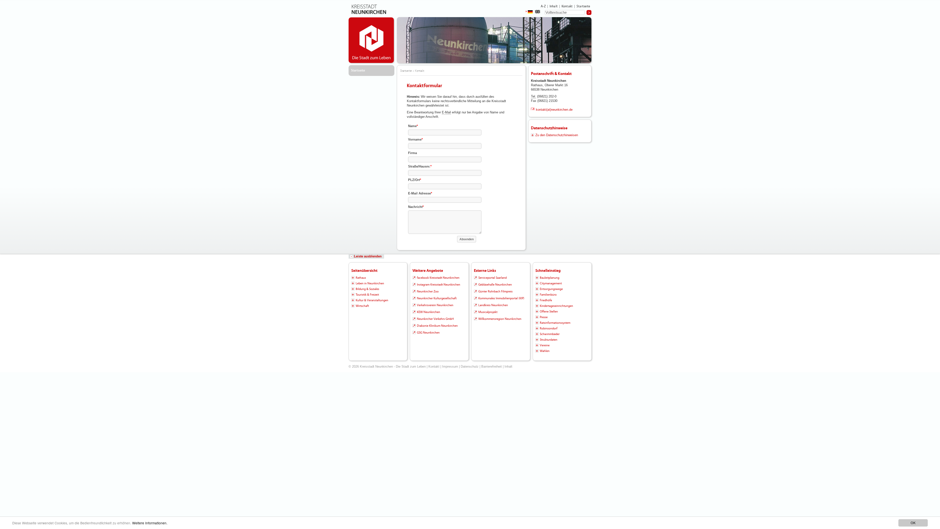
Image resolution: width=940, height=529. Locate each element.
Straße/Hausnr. (420, 166)
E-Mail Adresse (420, 193)
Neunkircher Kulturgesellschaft (437, 298)
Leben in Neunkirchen (370, 283)
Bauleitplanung (549, 277)
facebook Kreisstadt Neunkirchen (438, 277)
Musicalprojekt (487, 312)
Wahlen (545, 351)
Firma (412, 153)
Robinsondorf (548, 328)
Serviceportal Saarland (492, 277)
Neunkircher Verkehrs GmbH (435, 319)
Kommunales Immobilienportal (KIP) (501, 298)
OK (913, 522)
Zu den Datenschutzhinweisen (556, 135)
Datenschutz (470, 366)
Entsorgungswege (551, 289)
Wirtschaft (362, 306)
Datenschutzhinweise (549, 128)
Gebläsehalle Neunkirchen (495, 284)
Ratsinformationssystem (555, 323)
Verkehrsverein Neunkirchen (435, 305)
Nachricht (416, 207)
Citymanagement (551, 283)
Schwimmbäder (550, 334)
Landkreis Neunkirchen (493, 305)
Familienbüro (548, 294)
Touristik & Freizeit (367, 294)
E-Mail (446, 112)
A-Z (543, 6)
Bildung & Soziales (367, 289)
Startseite (583, 6)
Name (413, 126)
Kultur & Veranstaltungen (372, 300)
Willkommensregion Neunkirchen (499, 319)
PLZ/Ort (414, 180)
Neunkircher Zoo (428, 291)
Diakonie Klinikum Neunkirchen (437, 325)
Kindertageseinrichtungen (556, 306)
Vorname (415, 139)
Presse (544, 317)
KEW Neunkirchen (428, 312)
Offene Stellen (549, 311)
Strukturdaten (548, 339)
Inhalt (554, 6)
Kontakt (567, 6)
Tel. (533, 96)
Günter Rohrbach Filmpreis (495, 291)
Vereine (545, 345)
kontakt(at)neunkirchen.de (554, 109)
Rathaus (361, 277)
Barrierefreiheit (491, 366)
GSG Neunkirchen (428, 332)
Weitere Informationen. (149, 522)
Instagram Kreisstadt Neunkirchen (438, 284)
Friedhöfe (546, 300)
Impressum (450, 366)
